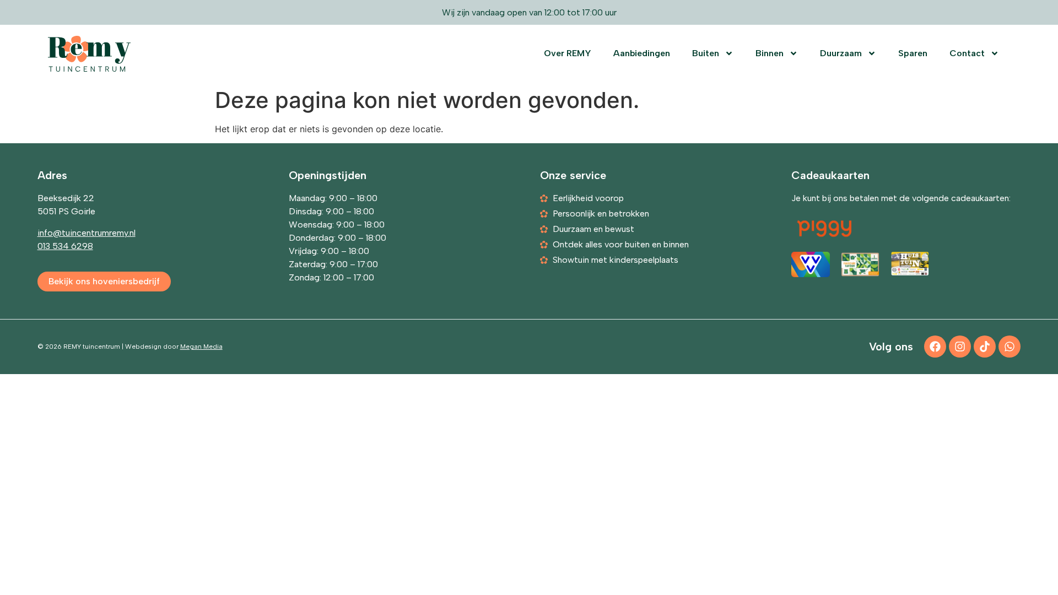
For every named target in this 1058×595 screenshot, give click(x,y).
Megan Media (201, 346)
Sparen (912, 53)
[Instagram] (960, 347)
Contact (967, 53)
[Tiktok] (985, 347)
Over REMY (567, 53)
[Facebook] (935, 347)
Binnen (769, 53)
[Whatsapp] (1009, 347)
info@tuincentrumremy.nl (86, 233)
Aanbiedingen (641, 53)
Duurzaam (841, 53)
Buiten (705, 53)
